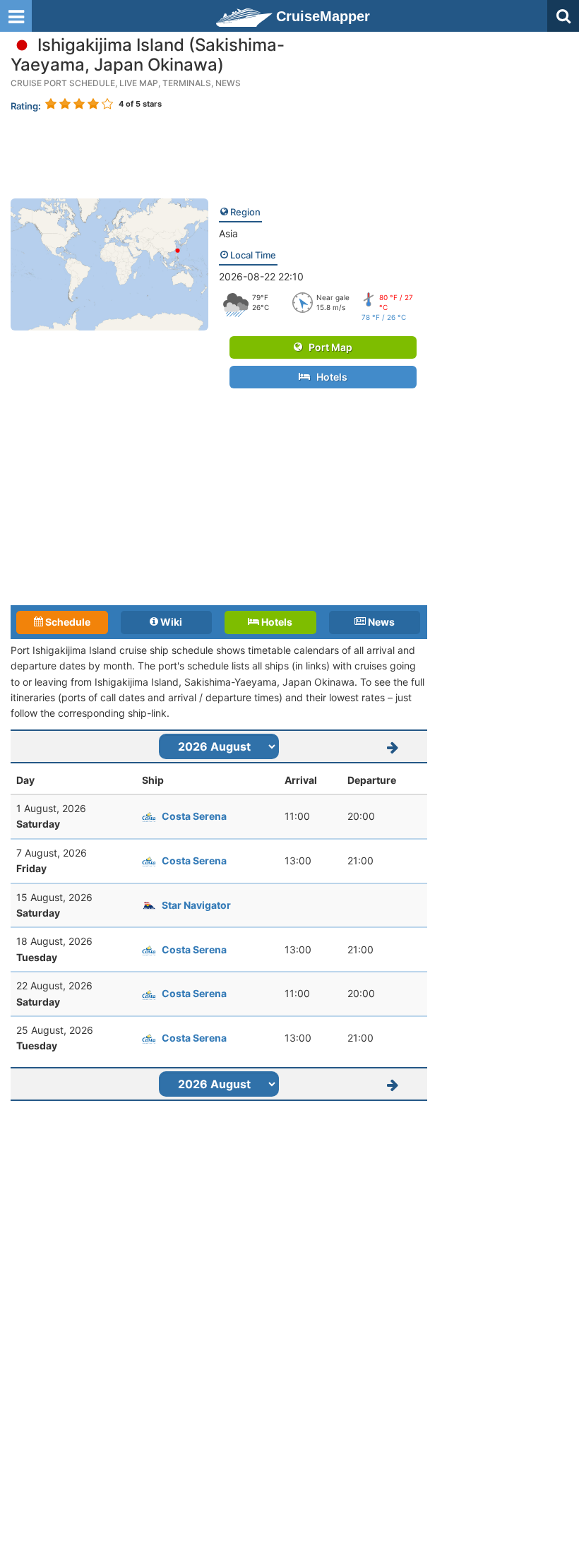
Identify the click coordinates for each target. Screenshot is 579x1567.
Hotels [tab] (275, 622)
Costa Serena (194, 816)
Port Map (327, 347)
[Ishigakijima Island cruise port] (109, 263)
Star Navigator (196, 905)
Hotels (328, 377)
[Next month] (392, 746)
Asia (228, 233)
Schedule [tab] (66, 622)
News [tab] (380, 622)
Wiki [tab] (170, 622)
